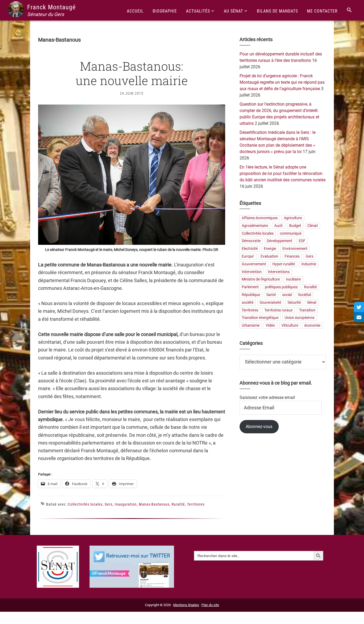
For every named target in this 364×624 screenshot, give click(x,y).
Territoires (196, 504)
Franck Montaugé (51, 7)
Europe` (248, 256)
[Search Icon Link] (349, 10)
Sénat (312, 302)
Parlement (250, 287)
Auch (278, 225)
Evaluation (269, 256)
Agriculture (293, 218)
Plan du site (210, 605)
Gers (108, 504)
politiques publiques (281, 287)
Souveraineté (270, 302)
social (287, 295)
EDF (302, 241)
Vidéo (270, 325)
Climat (312, 225)
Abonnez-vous (259, 426)
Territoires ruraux (278, 310)
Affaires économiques (260, 218)
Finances (292, 256)
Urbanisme (251, 325)
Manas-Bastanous (154, 504)
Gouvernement (254, 264)
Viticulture (289, 325)
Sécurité (294, 302)
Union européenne (299, 318)
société (247, 302)
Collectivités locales (85, 504)
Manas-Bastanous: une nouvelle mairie (132, 73)
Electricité (250, 249)
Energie (270, 249)
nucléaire (293, 279)
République (251, 295)
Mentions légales (186, 605)
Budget (295, 225)
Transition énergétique (260, 318)
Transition (307, 310)
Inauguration (126, 504)
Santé (271, 295)
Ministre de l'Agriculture (261, 279)
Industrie (308, 264)
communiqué (290, 233)
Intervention (252, 272)
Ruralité (178, 504)
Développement (279, 241)
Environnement (295, 249)
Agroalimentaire (255, 225)
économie (312, 325)
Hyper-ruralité (283, 264)
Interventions (279, 272)
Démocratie (251, 241)
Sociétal (304, 295)
